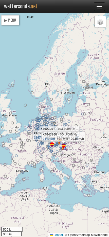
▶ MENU (10, 20)
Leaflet (58, 234)
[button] (54, 117)
